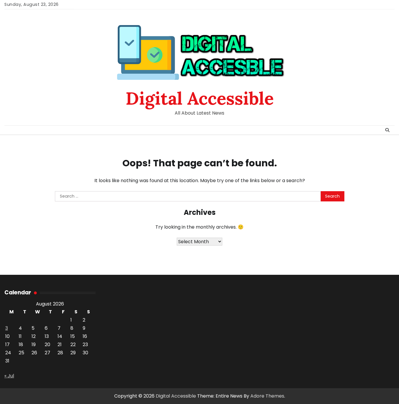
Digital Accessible (200, 98)
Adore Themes (267, 396)
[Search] (387, 130)
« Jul (9, 375)
